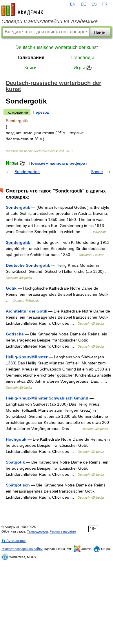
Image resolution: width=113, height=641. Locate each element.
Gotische (15, 334)
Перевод (41, 112)
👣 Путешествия (13, 540)
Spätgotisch (18, 485)
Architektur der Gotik (26, 311)
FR (104, 4)
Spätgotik (15, 462)
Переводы (82, 57)
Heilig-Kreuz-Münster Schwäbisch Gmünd (47, 398)
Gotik (11, 288)
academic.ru (22, 9)
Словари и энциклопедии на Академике (49, 21)
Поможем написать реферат (58, 163)
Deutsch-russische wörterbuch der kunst (56, 47)
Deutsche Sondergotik (28, 265)
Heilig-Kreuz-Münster (27, 357)
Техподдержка (37, 531)
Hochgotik (16, 439)
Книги (30, 67)
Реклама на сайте (63, 531)
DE (83, 4)
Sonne (97, 171)
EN (72, 4)
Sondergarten (27, 171)
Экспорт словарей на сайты (22, 549)
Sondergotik (18, 207)
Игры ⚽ (83, 67)
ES (94, 4)
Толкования (30, 57)
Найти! (100, 32)
